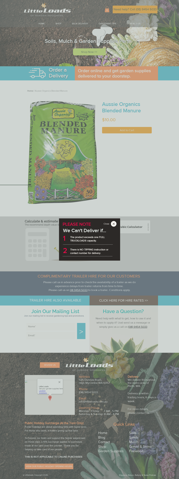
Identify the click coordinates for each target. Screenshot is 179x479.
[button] (106, 224)
